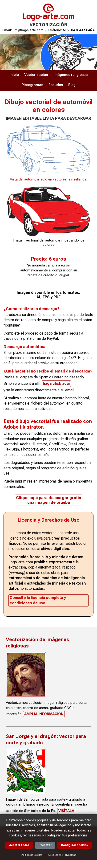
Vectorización (36, 75)
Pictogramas (32, 85)
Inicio (14, 75)
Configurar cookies (74, 845)
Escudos (55, 85)
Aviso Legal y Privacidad (62, 854)
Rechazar (45, 845)
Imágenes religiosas (70, 75)
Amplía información (44, 714)
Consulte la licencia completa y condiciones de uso (38, 600)
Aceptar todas (19, 845)
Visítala (66, 811)
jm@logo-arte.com (28, 30)
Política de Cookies (31, 854)
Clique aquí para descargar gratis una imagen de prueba (48, 500)
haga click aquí (56, 383)
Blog (72, 85)
